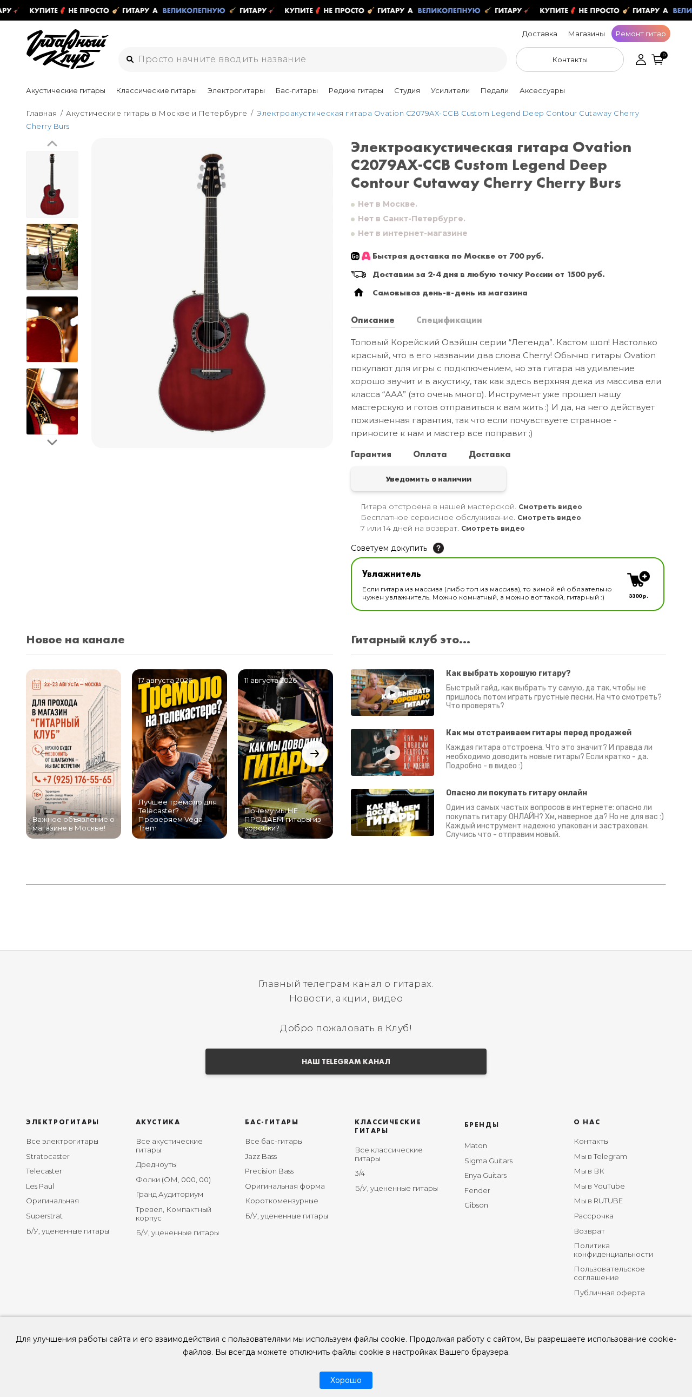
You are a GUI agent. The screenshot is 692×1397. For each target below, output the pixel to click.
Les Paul (40, 1186)
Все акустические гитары (169, 1145)
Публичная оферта (609, 1292)
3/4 (360, 1173)
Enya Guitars (485, 1175)
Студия (407, 90)
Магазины (586, 33)
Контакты (591, 1141)
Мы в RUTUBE (598, 1200)
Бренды (482, 1124)
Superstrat (44, 1215)
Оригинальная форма (285, 1186)
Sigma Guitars (488, 1160)
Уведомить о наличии (428, 479)
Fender (477, 1190)
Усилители (450, 90)
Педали (495, 90)
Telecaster (44, 1171)
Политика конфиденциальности (613, 1249)
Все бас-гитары (274, 1141)
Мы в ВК (589, 1171)
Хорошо (346, 1380)
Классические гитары (156, 90)
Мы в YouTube (599, 1186)
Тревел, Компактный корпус (173, 1213)
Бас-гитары (297, 90)
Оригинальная (52, 1200)
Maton (475, 1145)
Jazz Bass (261, 1156)
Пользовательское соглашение (609, 1273)
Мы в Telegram (600, 1156)
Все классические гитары (389, 1154)
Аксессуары (542, 90)
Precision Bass (269, 1171)
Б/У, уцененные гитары (67, 1231)
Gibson (476, 1205)
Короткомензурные (281, 1200)
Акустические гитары (65, 90)
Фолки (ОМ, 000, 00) (173, 1179)
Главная (41, 113)
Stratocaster (48, 1156)
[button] (52, 144)
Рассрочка (594, 1215)
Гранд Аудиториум (169, 1194)
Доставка (539, 33)
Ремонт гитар (641, 33)
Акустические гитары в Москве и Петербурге (157, 113)
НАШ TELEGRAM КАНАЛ (346, 1061)
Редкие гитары (356, 90)
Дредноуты (156, 1164)
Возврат (589, 1231)
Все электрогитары (62, 1141)
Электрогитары (236, 90)
